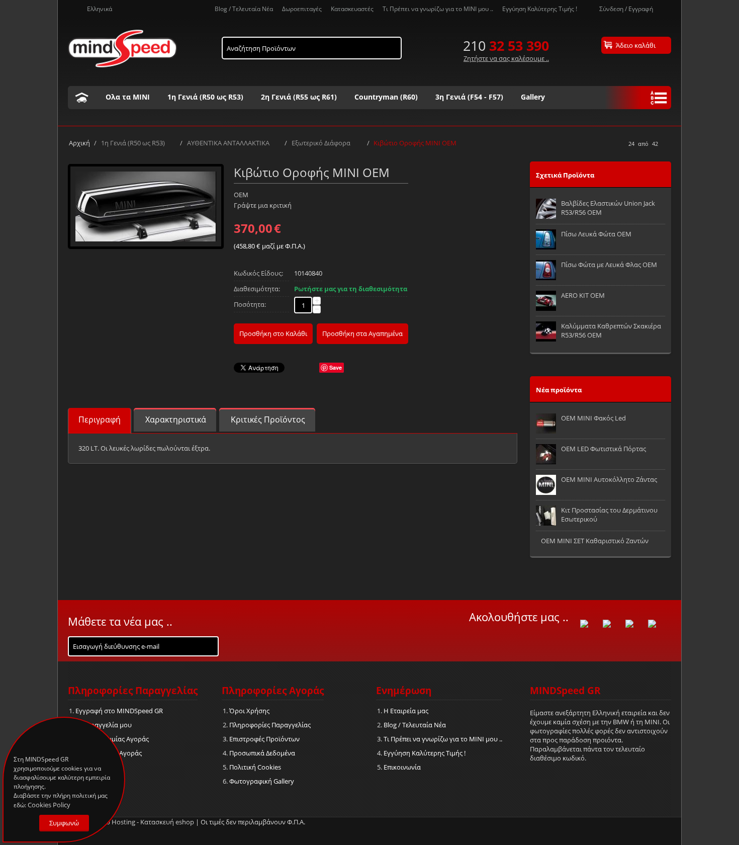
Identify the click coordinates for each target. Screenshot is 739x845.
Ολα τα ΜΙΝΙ (128, 97)
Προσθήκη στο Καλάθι (273, 333)
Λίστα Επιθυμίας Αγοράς (112, 738)
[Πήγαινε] (210, 644)
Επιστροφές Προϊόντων (264, 738)
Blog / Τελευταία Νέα (244, 9)
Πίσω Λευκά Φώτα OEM (596, 233)
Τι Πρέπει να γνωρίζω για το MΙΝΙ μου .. (438, 9)
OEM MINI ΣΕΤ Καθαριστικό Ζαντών (595, 540)
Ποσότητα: (250, 304)
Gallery (533, 97)
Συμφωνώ (64, 822)
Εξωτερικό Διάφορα (322, 142)
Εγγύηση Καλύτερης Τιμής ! (539, 9)
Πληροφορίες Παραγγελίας (270, 724)
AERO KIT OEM (583, 295)
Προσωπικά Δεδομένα (262, 752)
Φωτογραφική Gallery (261, 781)
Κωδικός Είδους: (258, 273)
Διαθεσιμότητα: (257, 288)
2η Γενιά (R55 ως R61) (299, 97)
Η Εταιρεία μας (406, 710)
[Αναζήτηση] (394, 45)
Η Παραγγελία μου (103, 724)
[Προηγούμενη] (618, 144)
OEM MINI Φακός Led (593, 417)
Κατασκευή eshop (167, 821)
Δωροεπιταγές (302, 9)
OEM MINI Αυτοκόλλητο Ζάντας (609, 479)
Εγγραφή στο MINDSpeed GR (119, 710)
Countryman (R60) (386, 97)
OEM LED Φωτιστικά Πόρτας (603, 448)
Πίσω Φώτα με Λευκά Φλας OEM (609, 264)
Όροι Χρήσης (249, 710)
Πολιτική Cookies (255, 767)
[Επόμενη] (667, 144)
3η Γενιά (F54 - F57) (469, 97)
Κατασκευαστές (352, 9)
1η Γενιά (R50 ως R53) (205, 97)
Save (335, 367)
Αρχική (79, 142)
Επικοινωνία (402, 767)
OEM (241, 194)
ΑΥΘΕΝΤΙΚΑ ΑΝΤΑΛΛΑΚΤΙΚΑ (228, 142)
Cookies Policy (49, 804)
